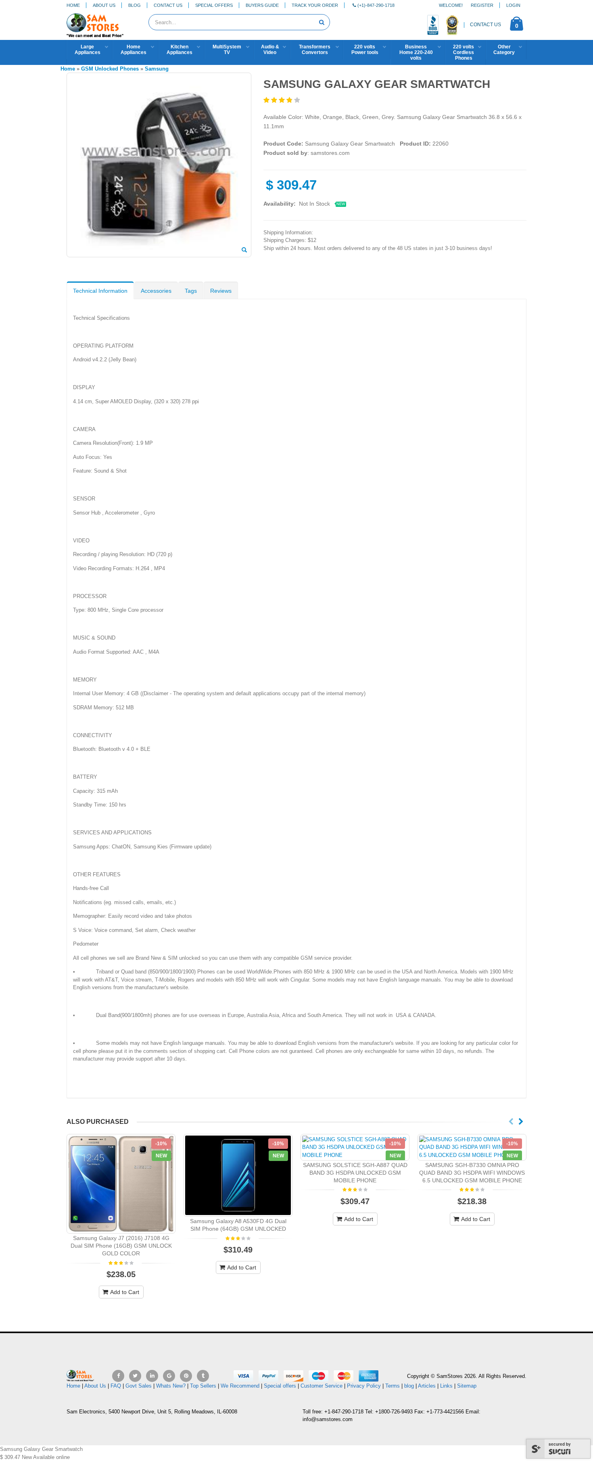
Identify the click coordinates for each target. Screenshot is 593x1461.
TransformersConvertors (314, 49)
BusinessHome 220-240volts (416, 52)
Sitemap (466, 1386)
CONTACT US (485, 24)
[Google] (169, 1376)
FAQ (116, 1386)
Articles (427, 1386)
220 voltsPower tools (364, 49)
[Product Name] (121, 1184)
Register (482, 5)
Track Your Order (315, 5)
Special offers (280, 1386)
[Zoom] (244, 250)
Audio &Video (270, 49)
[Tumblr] (203, 1376)
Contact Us (168, 5)
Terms (393, 1386)
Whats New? (171, 1386)
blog (409, 1386)
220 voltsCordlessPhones (463, 52)
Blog (134, 5)
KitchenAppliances (179, 49)
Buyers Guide (262, 5)
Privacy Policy (364, 1386)
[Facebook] (118, 1376)
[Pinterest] (186, 1376)
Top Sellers (203, 1386)
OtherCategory (504, 49)
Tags (191, 291)
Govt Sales (138, 1386)
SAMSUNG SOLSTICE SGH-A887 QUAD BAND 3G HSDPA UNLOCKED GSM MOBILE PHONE (355, 1173)
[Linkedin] (152, 1376)
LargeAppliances (87, 49)
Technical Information (100, 291)
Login (513, 5)
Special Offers (214, 5)
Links (446, 1386)
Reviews (221, 291)
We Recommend (240, 1386)
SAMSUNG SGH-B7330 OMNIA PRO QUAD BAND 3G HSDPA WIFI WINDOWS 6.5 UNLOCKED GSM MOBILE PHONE (472, 1173)
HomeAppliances (133, 49)
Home (73, 5)
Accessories (156, 291)
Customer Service (321, 1386)
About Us (104, 5)
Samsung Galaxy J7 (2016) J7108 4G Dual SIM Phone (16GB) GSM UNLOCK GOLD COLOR (121, 1246)
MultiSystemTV (227, 49)
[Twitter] (135, 1376)
